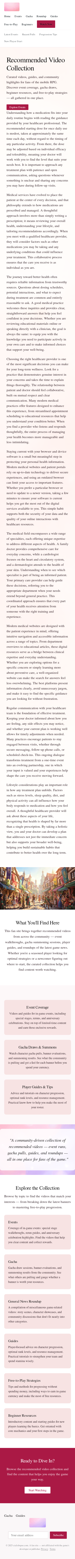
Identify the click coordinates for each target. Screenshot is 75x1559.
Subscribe (58, 1535)
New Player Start (13, 41)
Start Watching (38, 1490)
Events (18, 16)
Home (7, 16)
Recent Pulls (28, 34)
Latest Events (11, 34)
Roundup (41, 16)
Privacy (44, 1549)
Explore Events (17, 107)
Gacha (29, 16)
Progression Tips (48, 34)
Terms (53, 1549)
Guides (54, 16)
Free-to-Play (11, 24)
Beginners (27, 24)
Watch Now (46, 24)
